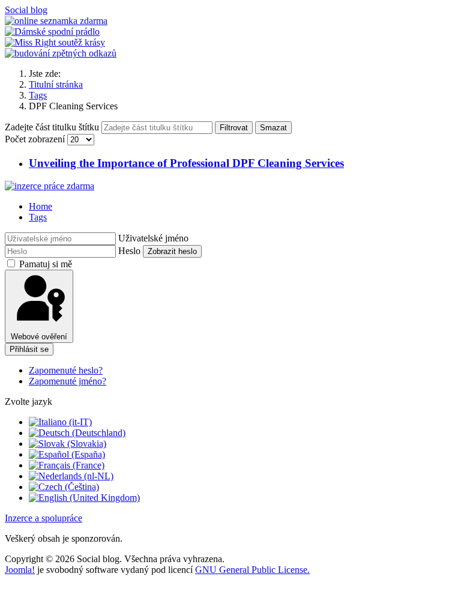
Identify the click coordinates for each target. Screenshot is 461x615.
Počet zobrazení (36, 139)
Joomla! (20, 570)
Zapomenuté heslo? (66, 370)
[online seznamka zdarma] (56, 21)
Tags (38, 217)
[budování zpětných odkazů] (60, 53)
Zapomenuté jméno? (67, 381)
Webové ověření (39, 336)
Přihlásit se (29, 349)
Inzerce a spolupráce (43, 518)
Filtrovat (234, 127)
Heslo (129, 251)
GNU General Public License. (252, 570)
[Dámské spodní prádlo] (52, 31)
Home (40, 206)
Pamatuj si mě (45, 264)
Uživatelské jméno (153, 238)
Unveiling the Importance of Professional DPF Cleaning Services (186, 163)
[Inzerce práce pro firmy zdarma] (49, 186)
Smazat (273, 127)
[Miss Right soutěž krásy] (55, 42)
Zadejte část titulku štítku (53, 127)
